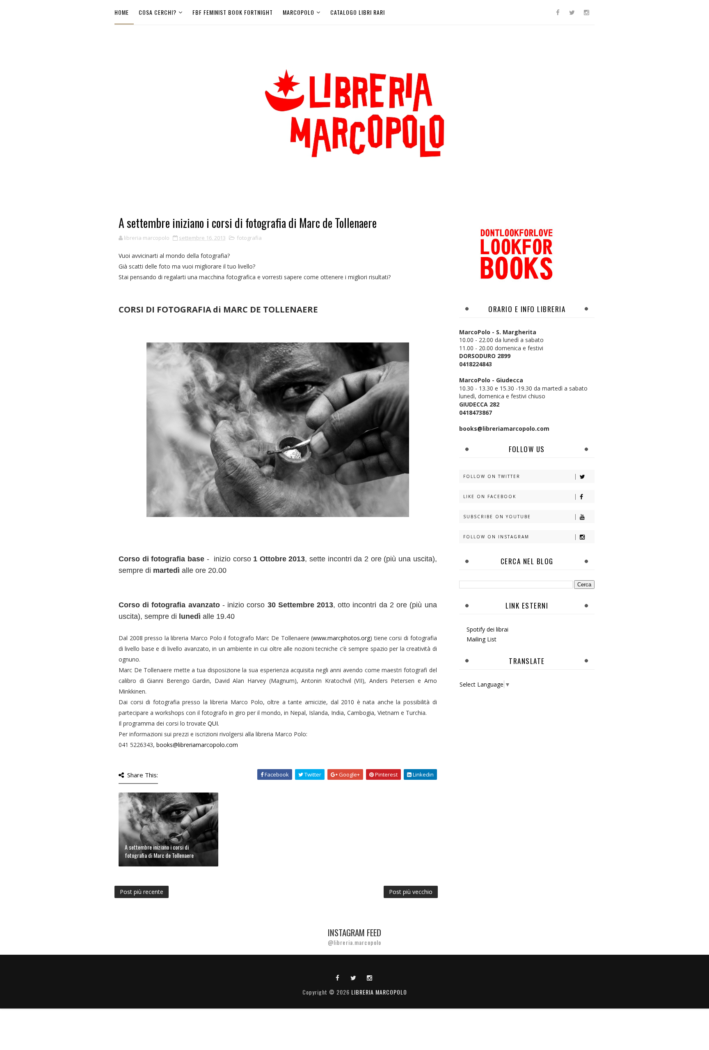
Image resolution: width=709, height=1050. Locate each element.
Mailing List (481, 639)
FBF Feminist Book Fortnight (232, 12)
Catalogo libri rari (357, 12)
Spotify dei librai (487, 629)
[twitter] (572, 12)
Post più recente (141, 892)
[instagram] (586, 12)
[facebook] (557, 12)
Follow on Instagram (496, 537)
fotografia (249, 237)
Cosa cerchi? (157, 12)
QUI (213, 723)
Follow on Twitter (491, 476)
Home (121, 12)
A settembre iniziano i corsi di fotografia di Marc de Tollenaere (159, 851)
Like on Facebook (489, 496)
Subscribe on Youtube (497, 516)
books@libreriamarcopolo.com (197, 745)
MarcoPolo (298, 12)
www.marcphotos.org (341, 638)
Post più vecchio (410, 892)
